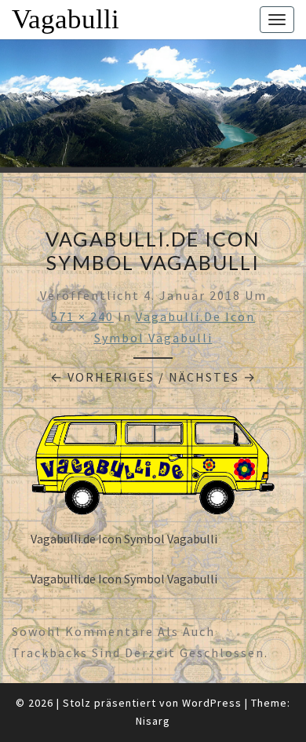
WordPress (212, 703)
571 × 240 (82, 316)
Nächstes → (213, 377)
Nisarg (153, 721)
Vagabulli (65, 19)
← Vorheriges (102, 377)
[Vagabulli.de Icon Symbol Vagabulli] (153, 469)
